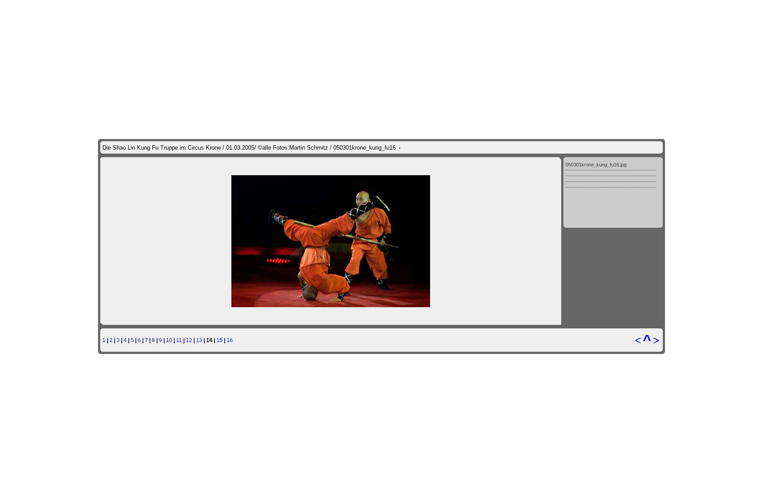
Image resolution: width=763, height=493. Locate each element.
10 (169, 340)
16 (230, 340)
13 (199, 340)
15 (219, 340)
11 (179, 340)
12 (189, 340)
